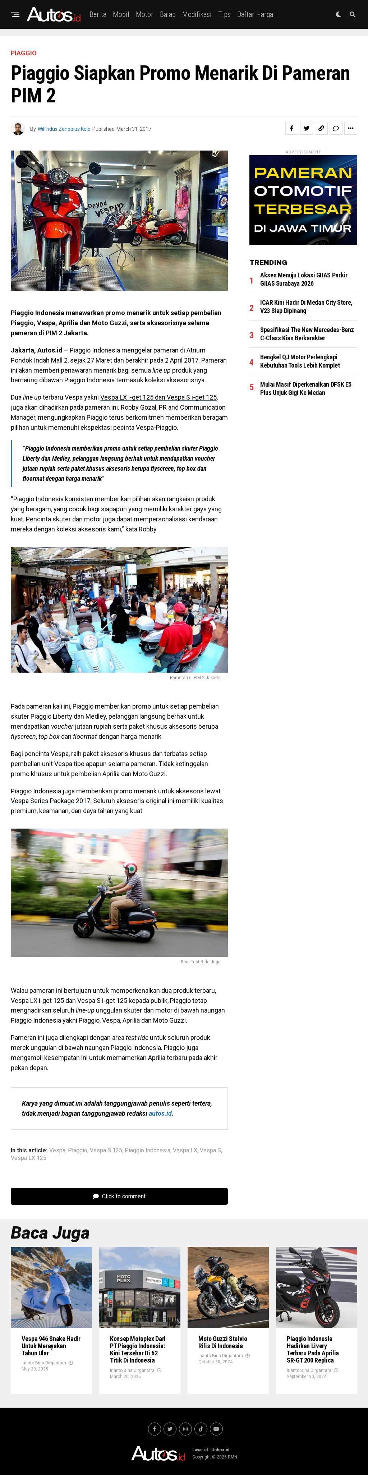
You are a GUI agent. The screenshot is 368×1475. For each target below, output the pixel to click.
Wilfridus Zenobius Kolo (64, 129)
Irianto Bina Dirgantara (44, 1362)
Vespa (57, 1150)
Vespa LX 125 (28, 1158)
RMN (232, 1457)
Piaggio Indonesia (147, 1150)
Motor (144, 14)
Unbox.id (220, 1449)
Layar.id (200, 1449)
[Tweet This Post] (306, 128)
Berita (97, 14)
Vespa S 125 (106, 1150)
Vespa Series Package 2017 (50, 801)
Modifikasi (197, 14)
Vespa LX (185, 1150)
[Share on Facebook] (291, 128)
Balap (168, 14)
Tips (224, 14)
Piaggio (77, 1150)
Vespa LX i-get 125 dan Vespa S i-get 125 (158, 397)
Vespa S (210, 1150)
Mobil (121, 14)
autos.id (160, 1113)
